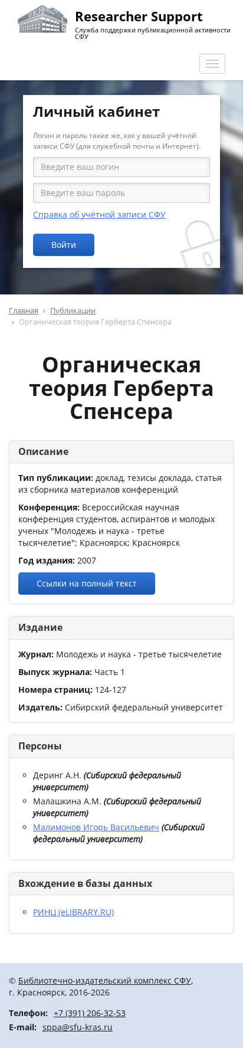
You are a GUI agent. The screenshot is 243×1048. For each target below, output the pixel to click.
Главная (23, 310)
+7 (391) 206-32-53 (90, 1012)
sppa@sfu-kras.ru (77, 1027)
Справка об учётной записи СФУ (99, 214)
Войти (63, 244)
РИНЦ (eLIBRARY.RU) (73, 912)
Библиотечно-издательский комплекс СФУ (104, 980)
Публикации (73, 310)
